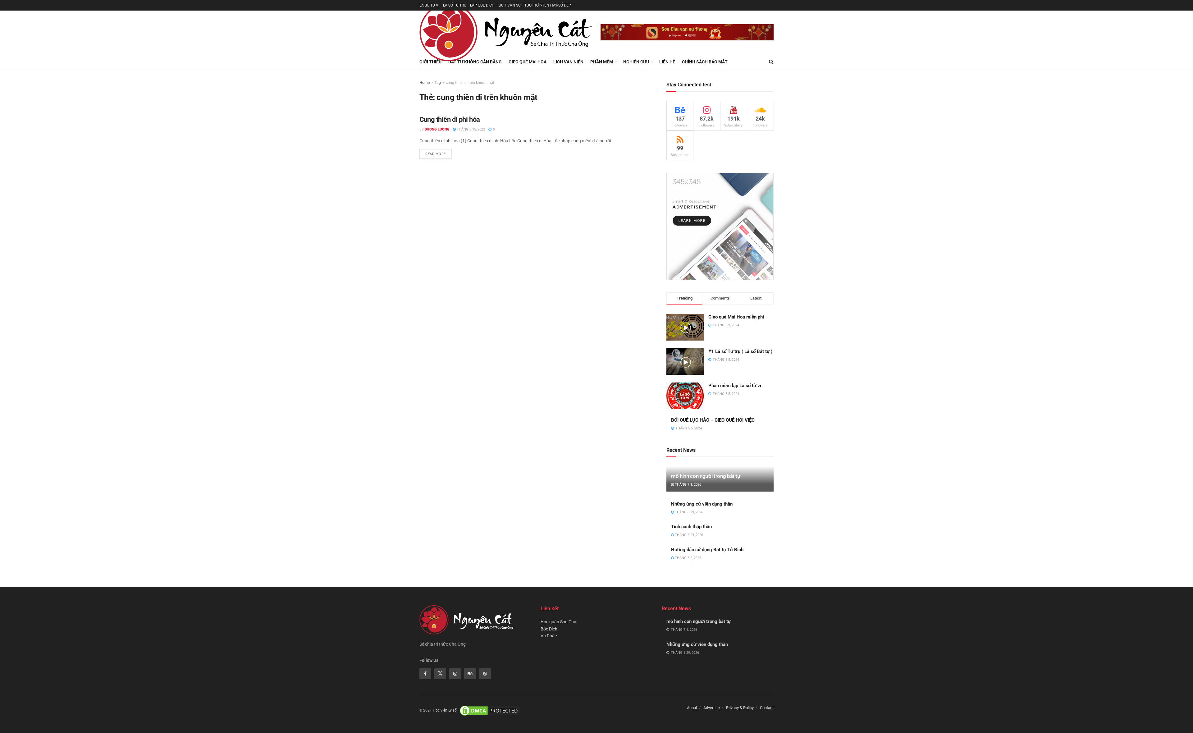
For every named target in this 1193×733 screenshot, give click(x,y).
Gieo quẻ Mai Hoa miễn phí (736, 317)
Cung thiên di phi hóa (449, 119)
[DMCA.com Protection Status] (490, 710)
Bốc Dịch (549, 628)
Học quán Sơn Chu (558, 621)
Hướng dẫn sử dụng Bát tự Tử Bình (707, 549)
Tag (438, 82)
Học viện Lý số (445, 710)
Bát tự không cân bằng (475, 61)
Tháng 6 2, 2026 (687, 558)
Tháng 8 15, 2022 (470, 129)
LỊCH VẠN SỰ (509, 5)
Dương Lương (437, 129)
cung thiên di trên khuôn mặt (470, 82)
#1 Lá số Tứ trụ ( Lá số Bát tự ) (740, 351)
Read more (435, 154)
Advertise (711, 707)
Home (424, 82)
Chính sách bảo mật (705, 61)
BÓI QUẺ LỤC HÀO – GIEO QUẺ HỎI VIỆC (713, 420)
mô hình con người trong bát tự (705, 476)
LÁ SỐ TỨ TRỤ (454, 5)
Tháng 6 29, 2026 (688, 512)
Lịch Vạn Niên (568, 61)
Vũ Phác (549, 635)
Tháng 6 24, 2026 (688, 535)
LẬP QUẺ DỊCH (482, 5)
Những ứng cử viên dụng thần (702, 504)
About (692, 707)
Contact (767, 707)
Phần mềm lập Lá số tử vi (734, 385)
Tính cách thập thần (691, 526)
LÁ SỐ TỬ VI (429, 5)
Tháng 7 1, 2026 (687, 485)
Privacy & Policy (740, 707)
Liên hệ (667, 61)
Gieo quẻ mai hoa (527, 61)
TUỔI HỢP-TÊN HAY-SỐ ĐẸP (547, 5)
